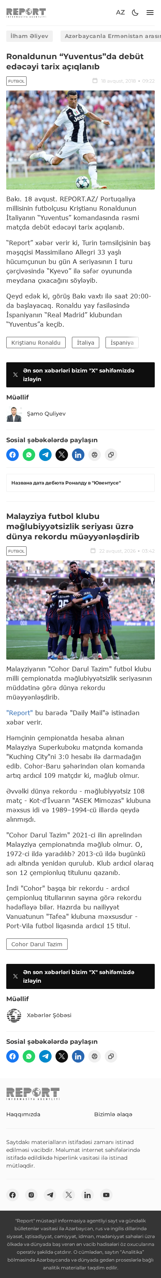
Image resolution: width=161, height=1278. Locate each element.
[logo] (26, 13)
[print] (94, 454)
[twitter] (61, 454)
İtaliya (85, 342)
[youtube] (106, 1195)
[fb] (12, 454)
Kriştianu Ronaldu (36, 342)
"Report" (19, 712)
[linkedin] (78, 454)
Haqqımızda (23, 1114)
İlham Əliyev (29, 36)
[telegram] (45, 454)
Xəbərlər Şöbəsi (49, 1015)
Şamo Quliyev (46, 413)
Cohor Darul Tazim (37, 944)
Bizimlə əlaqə (113, 1114)
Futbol (16, 81)
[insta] (31, 1195)
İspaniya (122, 342)
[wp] (29, 454)
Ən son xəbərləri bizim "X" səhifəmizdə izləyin (78, 375)
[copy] (111, 454)
